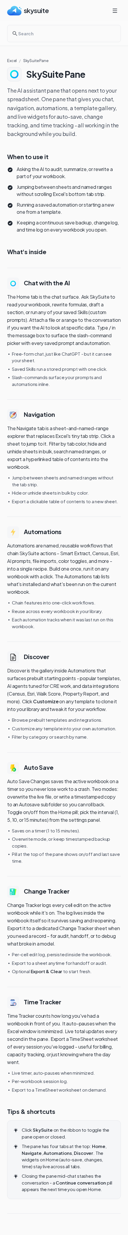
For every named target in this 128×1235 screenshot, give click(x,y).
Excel (12, 60)
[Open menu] (115, 11)
